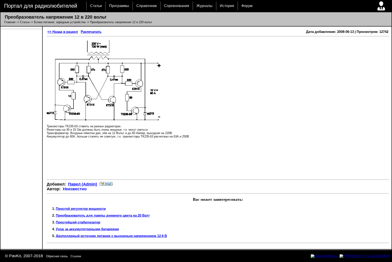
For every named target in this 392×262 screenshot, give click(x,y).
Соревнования (176, 6)
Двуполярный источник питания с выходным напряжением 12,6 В (111, 236)
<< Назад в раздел (62, 32)
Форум (246, 6)
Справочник (146, 6)
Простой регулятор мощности (81, 209)
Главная (9, 22)
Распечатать (91, 32)
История (227, 6)
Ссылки (76, 256)
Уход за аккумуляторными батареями (87, 229)
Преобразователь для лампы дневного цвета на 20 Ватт (103, 215)
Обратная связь (57, 256)
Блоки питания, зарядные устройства (60, 22)
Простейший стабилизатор (78, 222)
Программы (119, 6)
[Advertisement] (218, 162)
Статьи (96, 6)
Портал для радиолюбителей (40, 6)
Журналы (204, 6)
